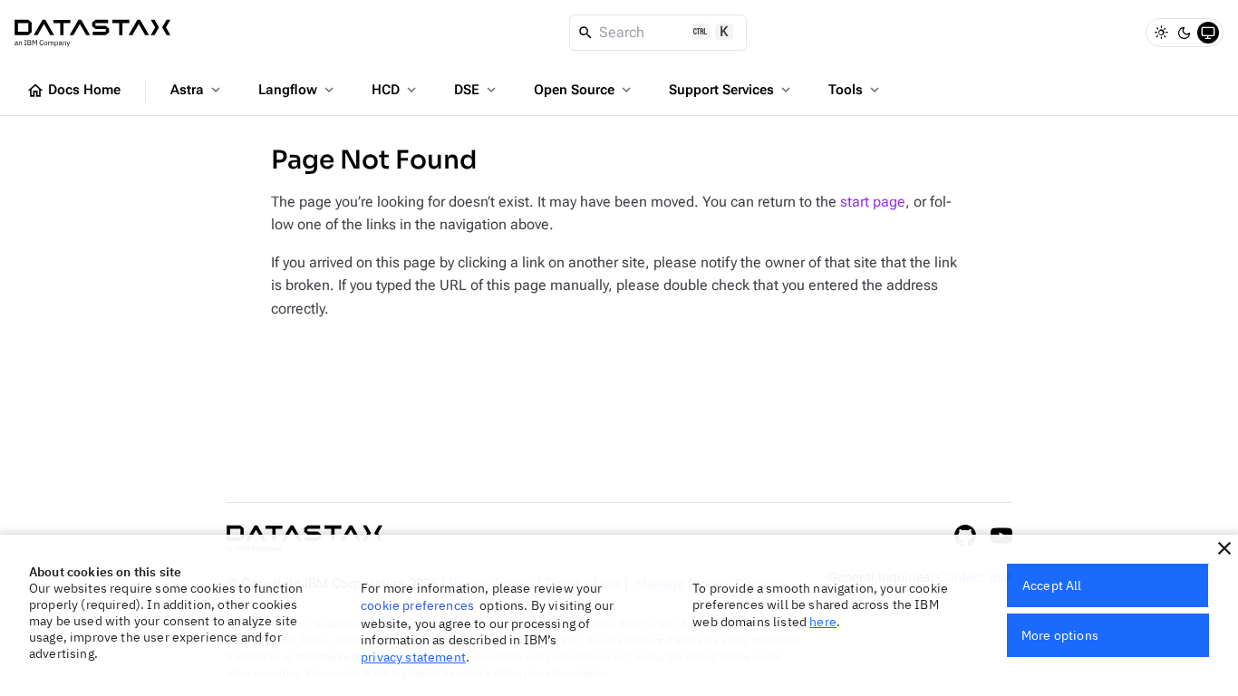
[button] (1224, 548)
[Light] (1161, 33)
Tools (855, 90)
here (823, 622)
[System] (1208, 33)
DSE (476, 90)
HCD (396, 90)
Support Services (731, 90)
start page (872, 201)
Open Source (584, 90)
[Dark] (1184, 33)
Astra (197, 90)
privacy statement (413, 657)
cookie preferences (417, 605)
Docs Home (73, 91)
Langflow (297, 90)
